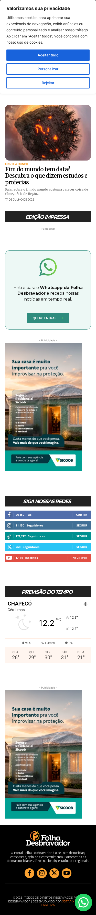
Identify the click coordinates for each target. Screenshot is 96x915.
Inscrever (79, 558)
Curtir (81, 514)
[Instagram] (42, 873)
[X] (54, 873)
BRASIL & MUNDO (16, 164)
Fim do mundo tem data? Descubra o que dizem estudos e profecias (46, 176)
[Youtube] (66, 873)
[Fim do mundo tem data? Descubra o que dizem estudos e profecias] (48, 133)
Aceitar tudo (48, 55)
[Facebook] (29, 873)
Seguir (81, 525)
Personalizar (48, 69)
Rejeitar (48, 83)
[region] (48, 47)
